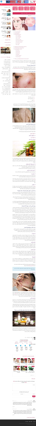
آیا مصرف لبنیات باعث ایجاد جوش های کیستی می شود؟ (21, 58)
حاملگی (9, 70)
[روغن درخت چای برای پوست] (24, 368)
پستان (9, 92)
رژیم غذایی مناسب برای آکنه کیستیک (19, 47)
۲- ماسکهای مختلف (19, 36)
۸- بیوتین (18, 44)
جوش (9, 68)
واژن (9, 91)
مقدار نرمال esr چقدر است (7, 88)
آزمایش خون (9, 59)
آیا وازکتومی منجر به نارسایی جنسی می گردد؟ (3, 31)
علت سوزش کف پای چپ (7, 80)
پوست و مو (33, 358)
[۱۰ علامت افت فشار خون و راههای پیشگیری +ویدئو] (9, 23)
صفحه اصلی (33, 4)
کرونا (7, 94)
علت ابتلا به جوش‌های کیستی (18, 49)
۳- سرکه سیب (18, 38)
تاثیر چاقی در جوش (19, 55)
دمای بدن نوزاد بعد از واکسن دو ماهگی (6, 71)
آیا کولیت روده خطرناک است (7, 62)
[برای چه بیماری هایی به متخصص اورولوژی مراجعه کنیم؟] (9, 27)
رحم (9, 73)
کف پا (5, 94)
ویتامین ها (7, 91)
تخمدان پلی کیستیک (31, 265)
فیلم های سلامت (26, 4)
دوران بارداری (18, 52)
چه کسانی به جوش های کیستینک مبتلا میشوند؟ (20, 46)
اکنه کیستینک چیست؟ (17, 31)
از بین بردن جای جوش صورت (17, 68)
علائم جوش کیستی (17, 33)
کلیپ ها (34, 421)
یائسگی (16, 293)
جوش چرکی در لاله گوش (5, 68)
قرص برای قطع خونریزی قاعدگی (7, 83)
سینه (9, 76)
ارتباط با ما (26, 421)
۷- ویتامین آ (18, 43)
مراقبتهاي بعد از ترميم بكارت (7, 86)
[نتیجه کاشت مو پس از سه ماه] (24, 360)
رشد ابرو (7, 73)
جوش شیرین (32, 133)
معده (2, 86)
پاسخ (13, 406)
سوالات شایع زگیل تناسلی (4, 36)
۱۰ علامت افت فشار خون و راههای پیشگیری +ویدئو (3, 23)
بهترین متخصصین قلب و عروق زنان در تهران (3, 18)
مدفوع (4, 85)
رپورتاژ (4, 73)
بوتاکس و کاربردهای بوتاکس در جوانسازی (5, 51)
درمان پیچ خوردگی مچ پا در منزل (4, 10)
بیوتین (34, 186)
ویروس (4, 91)
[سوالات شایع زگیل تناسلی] (9, 36)
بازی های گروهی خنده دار (7, 67)
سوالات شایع (14, 4)
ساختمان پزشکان (22, 4)
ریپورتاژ (2, 73)
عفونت (7, 79)
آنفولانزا (5, 59)
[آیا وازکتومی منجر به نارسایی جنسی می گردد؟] (9, 32)
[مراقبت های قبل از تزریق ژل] (16, 360)
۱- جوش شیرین (18, 35)
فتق (3, 80)
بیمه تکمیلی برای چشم (8, 42)
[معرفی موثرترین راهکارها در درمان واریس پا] (9, 14)
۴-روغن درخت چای (19, 39)
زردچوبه (7, 74)
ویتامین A (34, 178)
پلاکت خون (6, 92)
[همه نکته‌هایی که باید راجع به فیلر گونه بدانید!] (31, 360)
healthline (32, 337)
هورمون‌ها (18, 54)
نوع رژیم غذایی (18, 56)
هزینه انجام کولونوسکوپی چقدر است (6, 89)
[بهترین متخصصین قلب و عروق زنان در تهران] (9, 18)
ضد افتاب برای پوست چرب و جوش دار (6, 77)
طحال (9, 79)
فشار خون (9, 82)
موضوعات (31, 4)
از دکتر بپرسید (17, 4)
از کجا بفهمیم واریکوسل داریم (7, 64)
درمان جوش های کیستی (18, 34)
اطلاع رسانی (9, 65)
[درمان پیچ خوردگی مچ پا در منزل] (9, 10)
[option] (6, 50)
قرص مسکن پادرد (8, 85)
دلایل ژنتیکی (18, 51)
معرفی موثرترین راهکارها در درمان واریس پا (4, 14)
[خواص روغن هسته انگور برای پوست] (16, 368)
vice (25, 337)
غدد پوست (18, 50)
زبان (9, 74)
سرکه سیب (32, 137)
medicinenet (28, 337)
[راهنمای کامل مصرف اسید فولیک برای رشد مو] (31, 368)
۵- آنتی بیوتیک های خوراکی (20, 40)
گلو (3, 94)
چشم (9, 94)
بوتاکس (3, 67)
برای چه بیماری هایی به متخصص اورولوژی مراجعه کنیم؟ (3, 27)
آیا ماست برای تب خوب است (7, 61)
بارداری (5, 65)
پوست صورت (2, 92)
